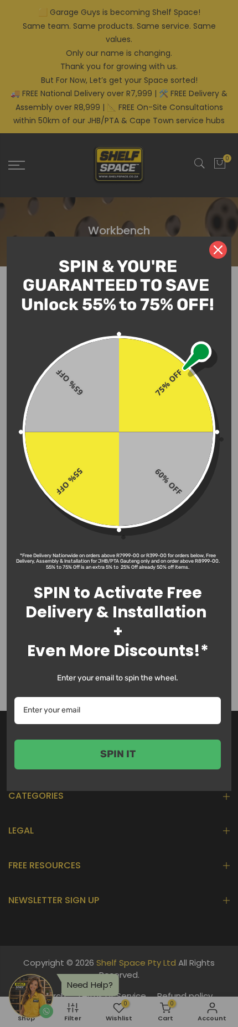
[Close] (218, 250)
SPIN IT (118, 754)
